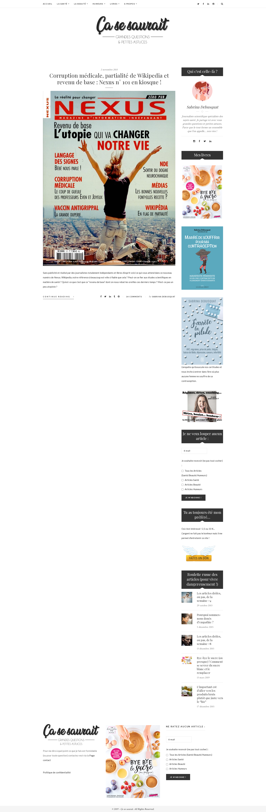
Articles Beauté (192, 484)
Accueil (47, 4)
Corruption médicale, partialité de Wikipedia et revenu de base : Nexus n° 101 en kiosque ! (109, 79)
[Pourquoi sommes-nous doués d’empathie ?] (186, 618)
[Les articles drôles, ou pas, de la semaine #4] (186, 597)
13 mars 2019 (203, 677)
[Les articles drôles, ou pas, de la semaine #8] (186, 640)
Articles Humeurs (193, 489)
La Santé (62, 4)
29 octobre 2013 (204, 605)
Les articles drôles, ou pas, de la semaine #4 (209, 597)
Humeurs (98, 4)
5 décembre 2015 (205, 627)
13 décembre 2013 (205, 648)
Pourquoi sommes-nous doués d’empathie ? (209, 618)
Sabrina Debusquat (163, 297)
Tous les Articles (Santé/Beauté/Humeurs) (194, 473)
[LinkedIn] (208, 4)
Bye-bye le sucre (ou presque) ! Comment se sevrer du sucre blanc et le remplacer (210, 665)
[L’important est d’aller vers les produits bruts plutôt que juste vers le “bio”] (186, 691)
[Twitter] (198, 4)
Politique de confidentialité (57, 772)
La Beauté (80, 4)
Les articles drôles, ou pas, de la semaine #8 (209, 640)
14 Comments (134, 297)
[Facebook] (203, 4)
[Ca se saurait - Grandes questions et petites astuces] (133, 30)
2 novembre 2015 (109, 69)
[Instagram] (213, 4)
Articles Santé (191, 480)
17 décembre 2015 (205, 706)
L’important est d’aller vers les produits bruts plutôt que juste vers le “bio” (210, 694)
